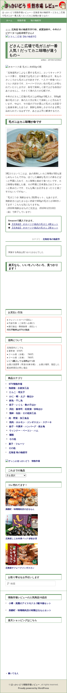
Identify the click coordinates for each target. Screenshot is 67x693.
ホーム (9, 20)
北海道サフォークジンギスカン (19, 567)
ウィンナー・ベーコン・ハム (23, 430)
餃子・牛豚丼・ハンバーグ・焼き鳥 (27, 426)
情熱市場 (21, 20)
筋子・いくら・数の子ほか (22, 404)
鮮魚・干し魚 (16, 400)
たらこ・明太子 (17, 392)
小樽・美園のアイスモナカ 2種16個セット (30, 603)
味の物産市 (36, 20)
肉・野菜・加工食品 (19, 418)
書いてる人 (13, 673)
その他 (12, 439)
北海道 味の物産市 (51, 239)
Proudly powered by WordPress (33, 688)
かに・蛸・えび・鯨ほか (21, 396)
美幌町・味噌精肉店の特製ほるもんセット (30, 610)
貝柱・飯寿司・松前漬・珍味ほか (26, 409)
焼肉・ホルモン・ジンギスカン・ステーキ (30, 422)
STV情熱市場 (15, 383)
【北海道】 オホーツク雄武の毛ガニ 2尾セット (34, 228)
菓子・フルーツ (16, 443)
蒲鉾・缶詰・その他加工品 (22, 413)
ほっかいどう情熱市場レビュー (16, 12)
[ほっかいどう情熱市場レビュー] (33, 7)
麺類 (11, 434)
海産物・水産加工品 (19, 388)
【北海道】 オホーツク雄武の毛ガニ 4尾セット (34, 224)
